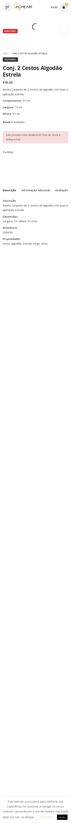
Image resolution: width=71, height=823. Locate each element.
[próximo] (15, 44)
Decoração (9, 265)
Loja (5, 53)
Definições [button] (45, 817)
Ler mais (8, 282)
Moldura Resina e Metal (18, 274)
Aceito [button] (62, 817)
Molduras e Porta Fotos (17, 270)
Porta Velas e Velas (48, 270)
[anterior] (6, 44)
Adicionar (43, 286)
